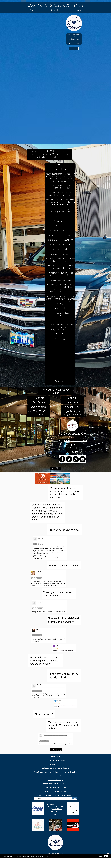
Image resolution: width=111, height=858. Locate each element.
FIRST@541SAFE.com (57, 805)
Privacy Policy (45, 856)
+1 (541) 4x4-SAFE (58, 807)
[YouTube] (82, 459)
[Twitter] (69, 459)
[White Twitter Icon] (57, 811)
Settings (100, 856)
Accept (106, 856)
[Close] (109, 856)
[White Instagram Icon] (54, 811)
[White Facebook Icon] (59, 811)
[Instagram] (76, 459)
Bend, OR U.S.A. (57, 809)
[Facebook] (62, 459)
